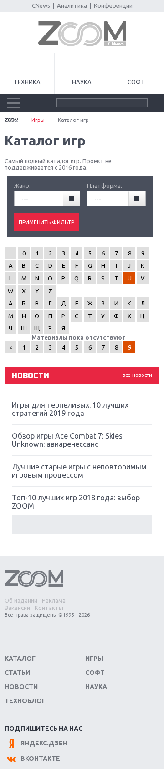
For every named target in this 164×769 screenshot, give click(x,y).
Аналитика (72, 5)
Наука (82, 82)
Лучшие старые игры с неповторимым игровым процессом (79, 471)
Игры (38, 120)
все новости (137, 375)
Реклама (54, 600)
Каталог (20, 658)
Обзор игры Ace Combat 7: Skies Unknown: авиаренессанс (67, 440)
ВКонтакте (40, 758)
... (11, 253)
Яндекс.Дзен (43, 743)
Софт (136, 82)
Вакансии (17, 607)
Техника (27, 82)
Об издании (21, 600)
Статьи (17, 672)
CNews (41, 5)
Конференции (113, 5)
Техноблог (25, 700)
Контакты (49, 607)
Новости (21, 686)
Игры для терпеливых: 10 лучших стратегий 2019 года (70, 409)
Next (82, 524)
